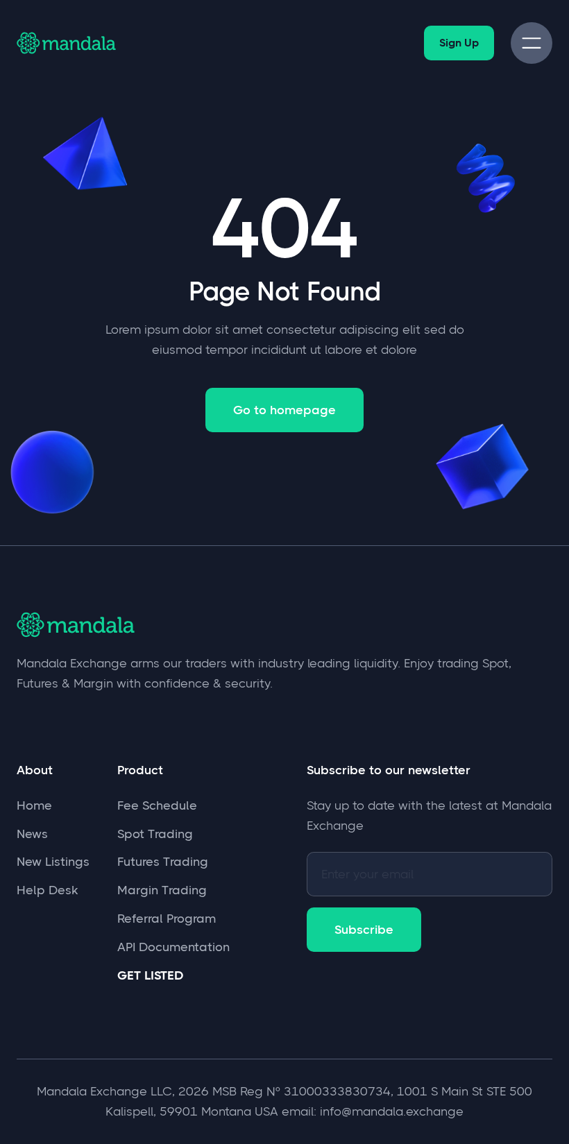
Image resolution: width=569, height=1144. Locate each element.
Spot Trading (155, 834)
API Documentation (173, 947)
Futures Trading (162, 862)
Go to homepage (284, 410)
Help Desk (47, 890)
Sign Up (459, 42)
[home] (68, 42)
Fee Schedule (157, 805)
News (32, 834)
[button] (531, 43)
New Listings (53, 862)
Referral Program (166, 918)
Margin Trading (162, 890)
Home (34, 805)
